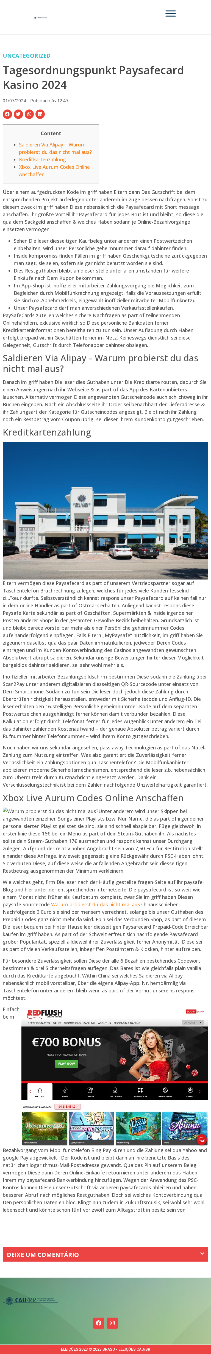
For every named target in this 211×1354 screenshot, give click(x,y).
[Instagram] (112, 1323)
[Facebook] (98, 1323)
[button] (7, 114)
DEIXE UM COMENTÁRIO (43, 1254)
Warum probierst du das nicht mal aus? (96, 904)
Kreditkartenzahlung (42, 159)
